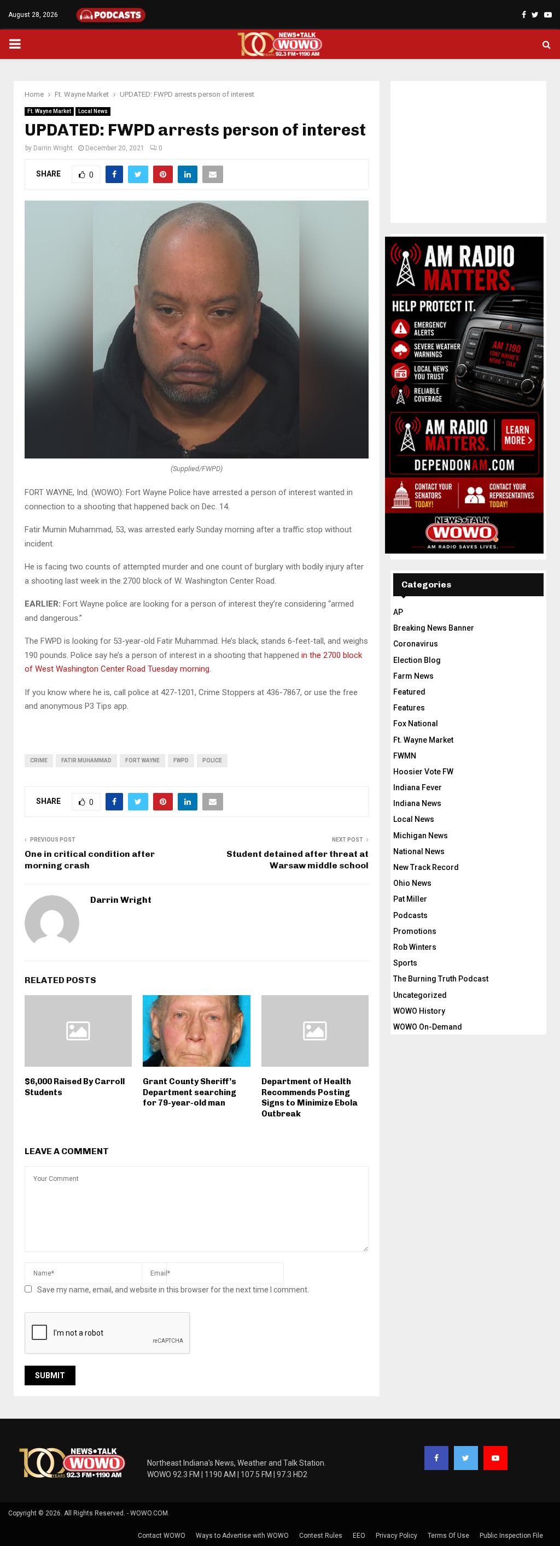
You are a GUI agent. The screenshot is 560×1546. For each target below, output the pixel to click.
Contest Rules (320, 1535)
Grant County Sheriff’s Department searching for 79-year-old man (189, 1092)
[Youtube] (495, 1458)
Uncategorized (420, 995)
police (212, 760)
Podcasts (410, 915)
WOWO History (419, 1011)
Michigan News (420, 835)
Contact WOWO (161, 1535)
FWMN (404, 755)
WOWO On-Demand (427, 1026)
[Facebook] (436, 1458)
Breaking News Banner (433, 628)
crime (39, 760)
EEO (359, 1535)
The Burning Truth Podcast (440, 978)
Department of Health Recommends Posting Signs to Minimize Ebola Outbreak (309, 1098)
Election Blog (417, 660)
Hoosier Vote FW (423, 771)
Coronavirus (415, 643)
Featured (409, 691)
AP (398, 612)
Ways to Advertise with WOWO (242, 1535)
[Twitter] (466, 1458)
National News (419, 851)
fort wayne (142, 760)
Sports (405, 963)
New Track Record (426, 867)
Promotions (414, 931)
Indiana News (417, 803)
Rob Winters (414, 947)
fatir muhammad (86, 760)
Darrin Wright (53, 148)
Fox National (415, 723)
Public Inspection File (511, 1535)
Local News (93, 111)
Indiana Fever (417, 787)
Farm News (413, 676)
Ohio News (412, 883)
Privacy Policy (396, 1535)
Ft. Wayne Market (49, 111)
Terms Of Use (448, 1535)
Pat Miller (410, 899)
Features (409, 707)
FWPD (181, 760)
